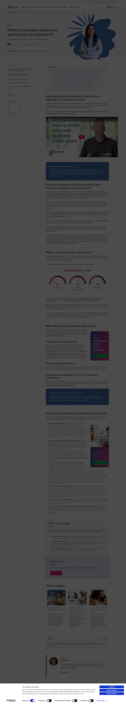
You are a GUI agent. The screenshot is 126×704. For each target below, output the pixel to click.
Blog (28, 12)
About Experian (99, 2)
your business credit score (66, 499)
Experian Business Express (59, 536)
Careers (107, 2)
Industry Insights (61, 7)
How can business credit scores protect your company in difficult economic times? (19, 75)
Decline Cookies (112, 693)
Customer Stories (75, 7)
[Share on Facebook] (9, 104)
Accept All (112, 687)
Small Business (35, 12)
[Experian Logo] (13, 7)
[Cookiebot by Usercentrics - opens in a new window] (11, 700)
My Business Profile (60, 541)
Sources (50, 638)
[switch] (49, 700)
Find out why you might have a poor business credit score (32, 51)
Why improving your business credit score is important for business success (19, 69)
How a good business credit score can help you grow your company (69, 643)
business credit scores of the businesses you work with (78, 506)
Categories (24, 7)
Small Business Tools (46, 7)
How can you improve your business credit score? (19, 87)
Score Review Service (63, 548)
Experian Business (20, 12)
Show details (101, 700)
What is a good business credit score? (18, 79)
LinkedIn (65, 672)
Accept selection (112, 690)
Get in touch (55, 573)
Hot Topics (34, 7)
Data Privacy (89, 2)
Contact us (15, 94)
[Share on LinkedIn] (20, 104)
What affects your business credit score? (19, 83)
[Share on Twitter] (15, 105)
